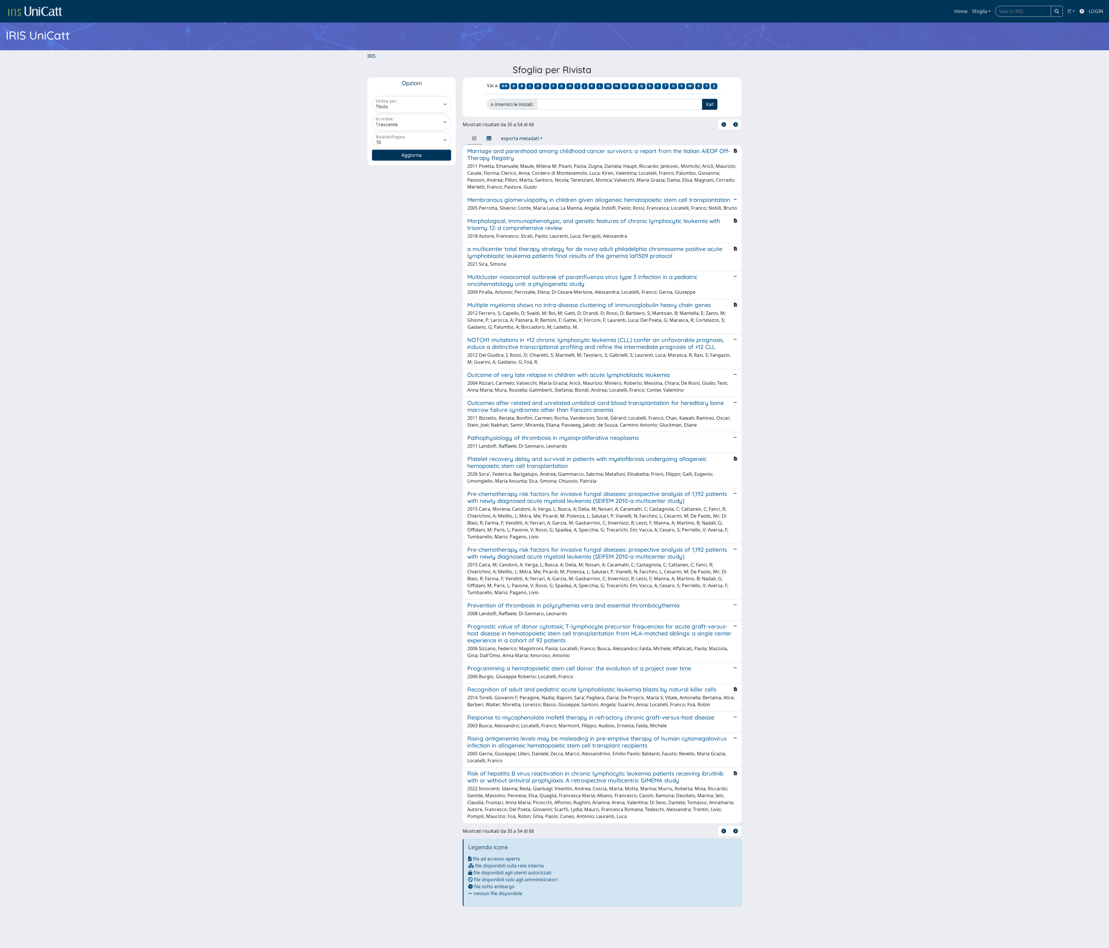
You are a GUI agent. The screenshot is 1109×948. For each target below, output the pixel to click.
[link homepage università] (34, 11)
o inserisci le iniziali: (512, 104)
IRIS (371, 56)
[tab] (474, 138)
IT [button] (1069, 11)
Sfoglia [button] (979, 11)
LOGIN (1096, 11)
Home (960, 11)
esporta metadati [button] (520, 138)
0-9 (504, 85)
